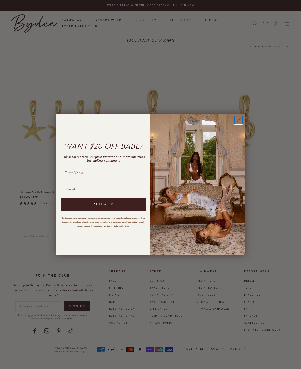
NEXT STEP (103, 204)
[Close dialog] (238, 120)
